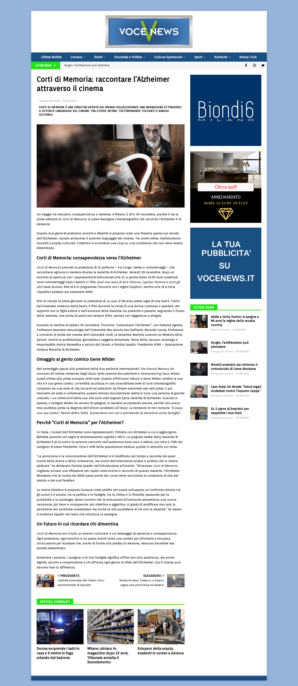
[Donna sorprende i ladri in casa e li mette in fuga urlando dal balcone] (60, 626)
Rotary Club (248, 57)
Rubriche (220, 57)
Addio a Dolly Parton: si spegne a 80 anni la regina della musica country (235, 320)
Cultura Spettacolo (168, 57)
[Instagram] (254, 65)
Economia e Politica (128, 57)
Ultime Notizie (51, 57)
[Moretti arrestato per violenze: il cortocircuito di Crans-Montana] (199, 369)
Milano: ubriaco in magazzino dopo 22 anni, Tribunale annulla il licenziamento (107, 655)
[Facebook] (246, 65)
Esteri (98, 57)
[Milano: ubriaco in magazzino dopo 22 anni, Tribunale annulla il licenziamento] (110, 626)
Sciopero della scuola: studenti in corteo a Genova (161, 650)
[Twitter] (263, 65)
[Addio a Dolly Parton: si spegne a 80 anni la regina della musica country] (199, 321)
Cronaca (76, 57)
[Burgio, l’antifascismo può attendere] (199, 347)
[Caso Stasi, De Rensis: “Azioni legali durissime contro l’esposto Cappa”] (199, 391)
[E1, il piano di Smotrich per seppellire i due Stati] (199, 413)
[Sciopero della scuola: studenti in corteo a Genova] (161, 626)
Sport (198, 57)
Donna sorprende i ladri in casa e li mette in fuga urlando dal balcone (58, 653)
